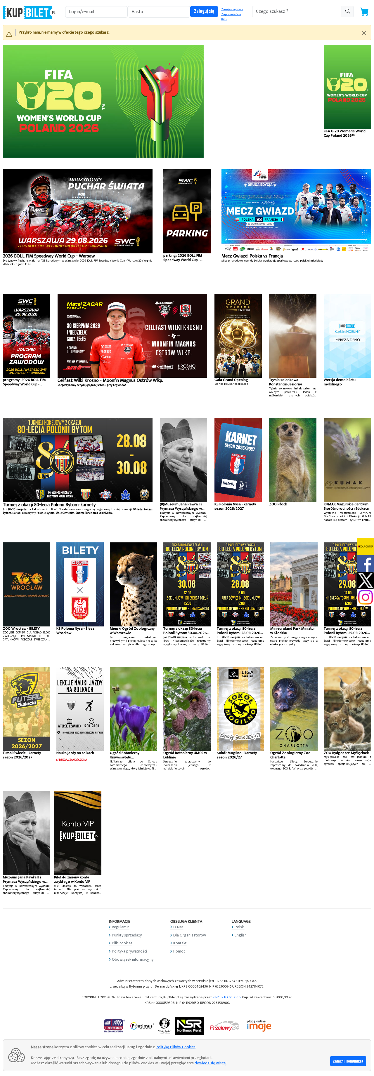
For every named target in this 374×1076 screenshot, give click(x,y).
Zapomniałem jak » (231, 17)
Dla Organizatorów (189, 935)
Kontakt (180, 943)
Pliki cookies (122, 943)
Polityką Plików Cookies (175, 1047)
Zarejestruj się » (232, 9)
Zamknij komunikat (348, 1061)
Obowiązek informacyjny (132, 959)
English (241, 935)
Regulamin (120, 927)
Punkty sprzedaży (127, 935)
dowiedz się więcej (210, 1063)
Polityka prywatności (129, 951)
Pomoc (179, 951)
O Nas (178, 927)
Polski (240, 927)
